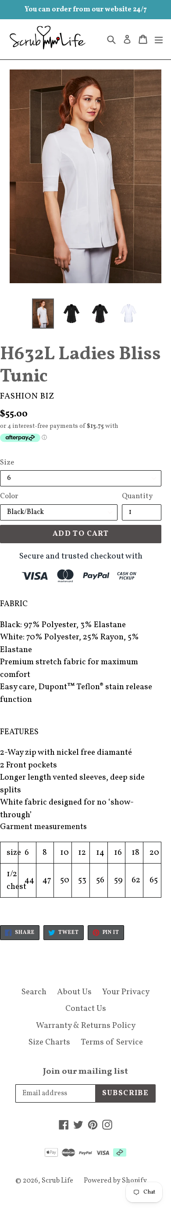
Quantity (137, 496)
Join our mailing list (85, 1071)
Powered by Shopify (115, 1181)
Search (33, 992)
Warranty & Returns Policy (85, 1025)
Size (7, 463)
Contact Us (85, 1008)
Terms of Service (112, 1042)
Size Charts (49, 1042)
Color (9, 496)
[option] (42, 313)
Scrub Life (57, 1181)
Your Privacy (126, 992)
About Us (74, 992)
